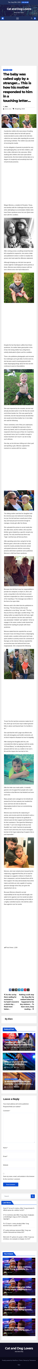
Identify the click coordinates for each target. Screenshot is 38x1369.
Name (5, 1148)
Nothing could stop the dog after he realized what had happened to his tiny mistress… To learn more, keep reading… (26, 1002)
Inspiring (6, 69)
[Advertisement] (19, 46)
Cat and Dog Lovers (19, 9)
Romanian (7, 1264)
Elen (6, 106)
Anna (17, 1047)
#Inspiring (18, 109)
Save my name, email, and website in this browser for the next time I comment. (18, 1178)
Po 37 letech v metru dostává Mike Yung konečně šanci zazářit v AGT (18, 1309)
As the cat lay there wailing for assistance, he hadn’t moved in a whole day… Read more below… (11, 1002)
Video (16, 1039)
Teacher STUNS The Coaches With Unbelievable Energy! (19, 1044)
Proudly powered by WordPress (10, 1360)
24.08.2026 (9, 1272)
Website (5, 1165)
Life (11, 69)
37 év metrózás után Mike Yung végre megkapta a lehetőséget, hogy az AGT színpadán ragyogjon (18, 1217)
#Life (23, 109)
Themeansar (32, 1360)
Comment (6, 1110)
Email (5, 1156)
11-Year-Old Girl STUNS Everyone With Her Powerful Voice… (16, 1064)
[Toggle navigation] (17, 18)
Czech (6, 1305)
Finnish (6, 1325)
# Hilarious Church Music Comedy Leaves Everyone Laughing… (18, 1083)
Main (19, 1365)
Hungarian (7, 1284)
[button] (31, 18)
